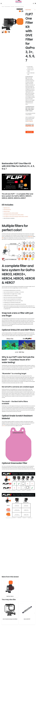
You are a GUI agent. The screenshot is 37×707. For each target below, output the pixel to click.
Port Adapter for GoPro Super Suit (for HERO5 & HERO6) (13, 214)
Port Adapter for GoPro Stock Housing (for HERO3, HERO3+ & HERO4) (16, 216)
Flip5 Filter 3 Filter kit (9, 596)
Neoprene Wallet (7, 211)
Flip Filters (12, 6)
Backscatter (30, 236)
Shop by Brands (7, 6)
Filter (3, 237)
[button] (1, 3)
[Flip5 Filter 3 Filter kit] (10, 587)
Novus (4, 425)
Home (3, 6)
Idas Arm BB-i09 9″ (10, 619)
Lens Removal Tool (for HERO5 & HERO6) (11, 213)
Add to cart (29, 132)
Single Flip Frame (7, 207)
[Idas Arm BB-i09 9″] (10, 609)
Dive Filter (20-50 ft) (7, 209)
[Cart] (35, 3)
